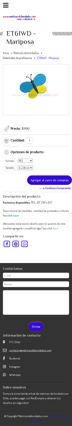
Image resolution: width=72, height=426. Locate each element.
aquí (16, 215)
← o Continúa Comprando (54, 188)
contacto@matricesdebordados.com (30, 350)
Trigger (5, 5)
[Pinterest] (16, 244)
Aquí (55, 228)
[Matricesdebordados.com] (19, 17)
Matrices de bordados (26, 53)
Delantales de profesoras (17, 58)
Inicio (6, 53)
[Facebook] (7, 244)
